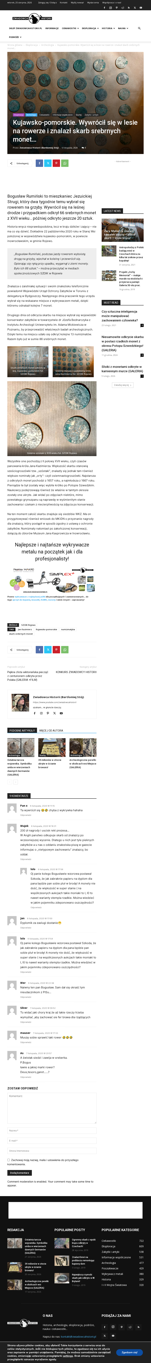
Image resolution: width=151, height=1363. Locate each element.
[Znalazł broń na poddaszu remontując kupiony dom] (62, 1261)
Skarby (79, 115)
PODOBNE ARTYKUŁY (22, 730)
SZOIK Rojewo (28, 625)
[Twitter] (135, 7)
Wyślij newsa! (77, 2)
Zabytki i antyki (92, 115)
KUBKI (44, 600)
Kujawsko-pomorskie (46, 629)
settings (68, 1355)
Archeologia (47, 45)
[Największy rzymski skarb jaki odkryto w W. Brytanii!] (62, 1278)
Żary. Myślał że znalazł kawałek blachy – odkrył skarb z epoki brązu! (119, 234)
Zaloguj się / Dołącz (47, 2)
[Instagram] (110, 7)
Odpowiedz (25, 815)
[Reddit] (122, 7)
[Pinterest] (116, 7)
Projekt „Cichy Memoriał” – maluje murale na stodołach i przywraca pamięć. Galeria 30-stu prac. (131, 279)
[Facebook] (104, 7)
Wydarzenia (93, 2)
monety (52, 600)
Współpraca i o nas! (111, 2)
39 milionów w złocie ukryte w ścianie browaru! (49, 764)
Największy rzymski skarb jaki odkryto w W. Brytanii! (83, 1278)
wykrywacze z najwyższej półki (30, 596)
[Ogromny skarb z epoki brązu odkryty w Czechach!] (62, 1243)
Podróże (14, 37)
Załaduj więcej (121, 385)
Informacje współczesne (63, 115)
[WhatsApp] (65, 163)
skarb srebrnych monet (21, 633)
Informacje (52, 28)
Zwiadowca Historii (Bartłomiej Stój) (39, 147)
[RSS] (128, 7)
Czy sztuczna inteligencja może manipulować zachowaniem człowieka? (120, 316)
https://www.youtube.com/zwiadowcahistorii (54, 702)
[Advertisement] (100, 18)
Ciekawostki (69, 28)
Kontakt (63, 2)
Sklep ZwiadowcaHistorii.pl (25, 28)
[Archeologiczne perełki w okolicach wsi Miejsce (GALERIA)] (82, 747)
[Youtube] (141, 7)
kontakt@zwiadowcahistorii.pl (78, 1336)
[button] (139, 28)
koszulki (35, 600)
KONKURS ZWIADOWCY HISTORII (76, 672)
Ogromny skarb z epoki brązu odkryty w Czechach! (84, 1243)
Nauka (122, 28)
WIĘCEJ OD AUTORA (51, 730)
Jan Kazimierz (25, 629)
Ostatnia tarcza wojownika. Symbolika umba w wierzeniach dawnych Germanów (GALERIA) (19, 767)
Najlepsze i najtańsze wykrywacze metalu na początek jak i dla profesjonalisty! (52, 552)
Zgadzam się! (129, 1352)
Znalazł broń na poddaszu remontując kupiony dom (83, 1260)
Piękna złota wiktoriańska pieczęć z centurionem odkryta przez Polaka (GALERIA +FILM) (27, 676)
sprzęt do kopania (21, 600)
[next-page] (15, 782)
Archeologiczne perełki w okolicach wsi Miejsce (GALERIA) (82, 764)
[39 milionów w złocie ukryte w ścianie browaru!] (51, 747)
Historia (107, 28)
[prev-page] (9, 782)
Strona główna (14, 45)
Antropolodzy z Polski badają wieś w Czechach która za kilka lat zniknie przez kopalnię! (131, 254)
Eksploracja (89, 28)
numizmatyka (68, 629)
